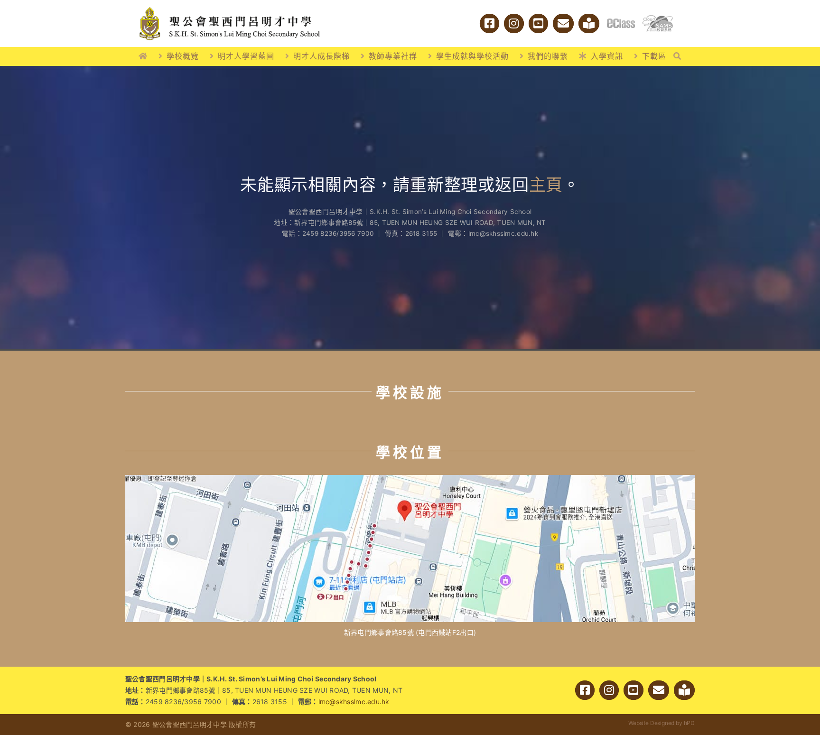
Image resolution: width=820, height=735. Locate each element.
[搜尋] (677, 56)
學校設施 (410, 392)
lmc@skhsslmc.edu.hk (354, 702)
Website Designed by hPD (661, 722)
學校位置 (410, 452)
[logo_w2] (230, 9)
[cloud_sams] (657, 19)
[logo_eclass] (621, 23)
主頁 (546, 185)
